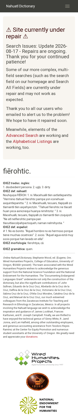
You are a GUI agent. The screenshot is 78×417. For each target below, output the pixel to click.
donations (32, 336)
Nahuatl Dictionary (20, 6)
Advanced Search (22, 135)
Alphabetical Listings (32, 141)
